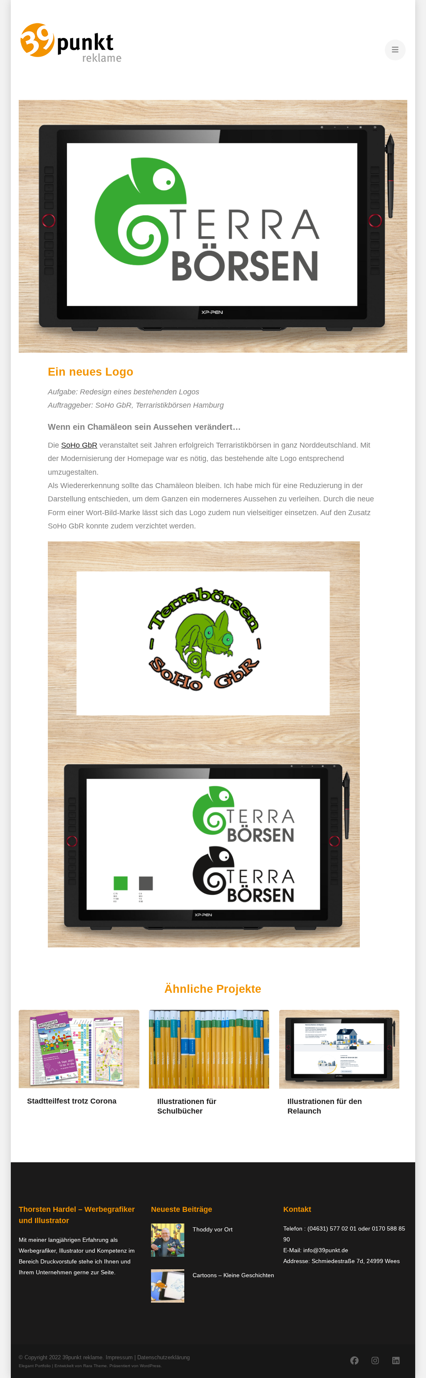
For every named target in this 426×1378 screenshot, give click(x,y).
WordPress (150, 1365)
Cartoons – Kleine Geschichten (233, 1275)
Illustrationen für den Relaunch (324, 1106)
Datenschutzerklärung (163, 1357)
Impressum (119, 1357)
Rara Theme (95, 1365)
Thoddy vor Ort (213, 1229)
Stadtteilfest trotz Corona (71, 1101)
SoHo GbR (79, 445)
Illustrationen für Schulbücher (186, 1106)
